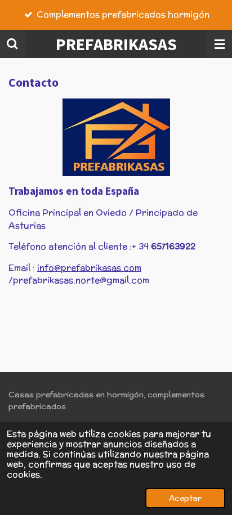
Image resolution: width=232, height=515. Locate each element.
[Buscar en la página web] (12, 44)
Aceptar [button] (185, 498)
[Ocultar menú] (219, 44)
